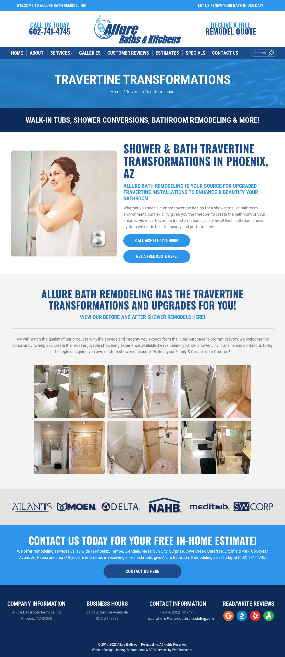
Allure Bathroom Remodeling (137, 644)
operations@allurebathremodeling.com (181, 618)
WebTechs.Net (182, 650)
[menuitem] (17, 53)
